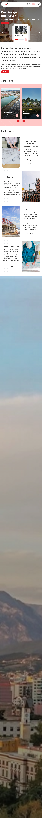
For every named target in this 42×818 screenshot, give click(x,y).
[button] (38, 4)
